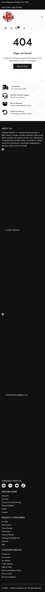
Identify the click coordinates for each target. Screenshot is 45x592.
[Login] (24, 28)
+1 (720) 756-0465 (12, 230)
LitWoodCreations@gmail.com (16, 395)
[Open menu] (42, 16)
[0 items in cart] (11, 28)
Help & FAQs (17, 7)
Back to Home (22, 66)
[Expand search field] (6, 28)
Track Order (6, 7)
